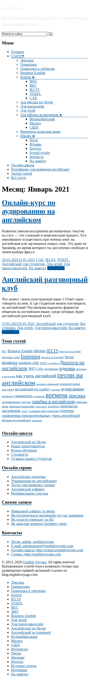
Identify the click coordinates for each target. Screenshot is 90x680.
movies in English (52, 357)
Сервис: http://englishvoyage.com (36, 554)
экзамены (37, 420)
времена (56, 395)
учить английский (65, 416)
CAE (33, 98)
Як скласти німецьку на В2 (32, 519)
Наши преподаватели (28, 446)
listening (30, 356)
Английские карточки (28, 477)
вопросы (7, 396)
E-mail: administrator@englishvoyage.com (42, 546)
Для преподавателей (51, 328)
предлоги (8, 389)
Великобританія (42, 119)
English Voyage (13, 8)
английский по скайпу (32, 389)
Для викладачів (32, 106)
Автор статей (21, 173)
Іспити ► (28, 77)
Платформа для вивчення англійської (40, 169)
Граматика (28, 64)
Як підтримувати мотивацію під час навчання (47, 515)
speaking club (28, 363)
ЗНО (33, 81)
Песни (16, 653)
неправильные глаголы (16, 402)
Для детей (54, 264)
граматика (39, 396)
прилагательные (70, 384)
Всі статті (18, 178)
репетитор (41, 406)
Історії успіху (40, 153)
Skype (69, 357)
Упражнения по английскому (34, 481)
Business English (32, 73)
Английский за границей (31, 632)
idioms (39, 350)
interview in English (70, 351)
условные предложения (43, 411)
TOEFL (35, 94)
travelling (53, 363)
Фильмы (17, 657)
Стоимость (19, 454)
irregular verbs (11, 357)
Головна (17, 52)
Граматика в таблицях (37, 69)
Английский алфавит (28, 489)
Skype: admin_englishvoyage (32, 542)
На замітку (38, 161)
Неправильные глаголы (29, 493)
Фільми (35, 144)
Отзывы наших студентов (31, 459)
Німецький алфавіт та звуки (33, 511)
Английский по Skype (28, 442)
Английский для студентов (23, 264)
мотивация (51, 369)
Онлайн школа (22, 165)
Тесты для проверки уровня (33, 485)
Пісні (34, 140)
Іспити (16, 595)
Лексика (26, 60)
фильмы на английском (16, 420)
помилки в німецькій (47, 384)
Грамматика (20, 587)
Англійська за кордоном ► (41, 115)
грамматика (23, 396)
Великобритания (24, 637)
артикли (55, 389)
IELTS (34, 90)
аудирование (72, 389)
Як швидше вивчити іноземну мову (39, 524)
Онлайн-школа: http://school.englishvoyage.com (47, 550)
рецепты (53, 406)
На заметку (37, 268)
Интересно (19, 649)
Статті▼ (18, 56)
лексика (76, 395)
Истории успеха (23, 666)
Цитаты (17, 662)
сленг (24, 411)
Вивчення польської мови (40, 132)
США (34, 127)
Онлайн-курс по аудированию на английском (28, 211)
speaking (10, 362)
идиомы (67, 368)
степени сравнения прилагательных (38, 413)
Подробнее (56, 268)
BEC (33, 85)
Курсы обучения (24, 450)
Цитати (35, 148)
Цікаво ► (28, 136)
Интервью (19, 670)
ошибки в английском (53, 401)
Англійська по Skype (36, 102)
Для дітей (27, 110)
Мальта (35, 123)
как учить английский (36, 375)
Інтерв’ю (37, 157)
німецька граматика (21, 406)
